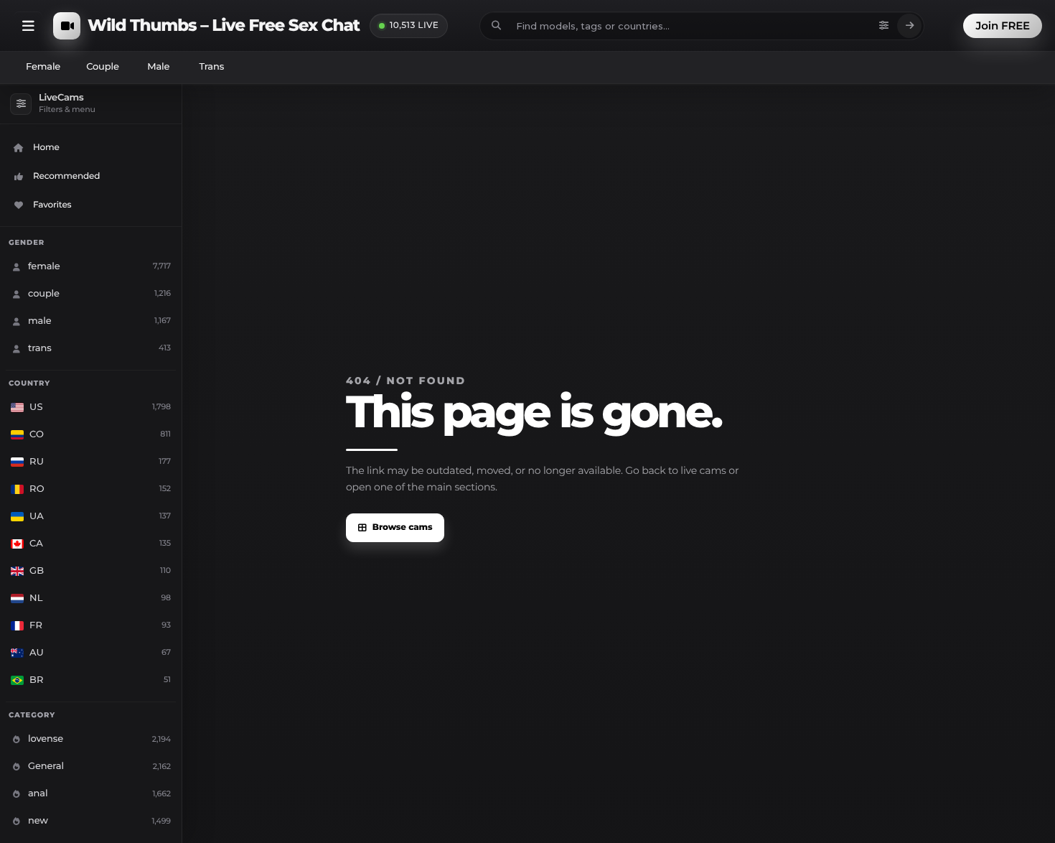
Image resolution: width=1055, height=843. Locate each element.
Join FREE (1002, 25)
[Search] (909, 26)
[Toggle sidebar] (28, 26)
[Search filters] (883, 26)
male (158, 67)
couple (102, 67)
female (43, 67)
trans (211, 67)
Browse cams (402, 527)
